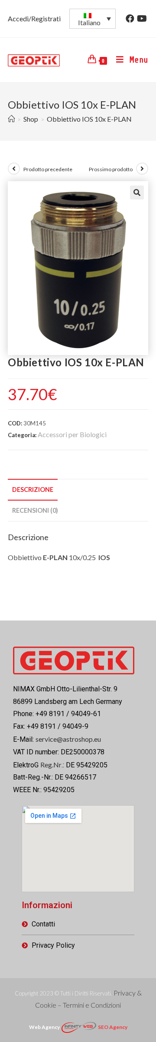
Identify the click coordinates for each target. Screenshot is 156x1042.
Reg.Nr (51, 764)
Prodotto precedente (47, 169)
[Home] (11, 119)
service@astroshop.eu (68, 739)
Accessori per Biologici (72, 434)
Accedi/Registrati (34, 18)
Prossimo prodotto (111, 169)
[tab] (78, 489)
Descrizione (32, 489)
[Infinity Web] (79, 1026)
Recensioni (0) (35, 510)
